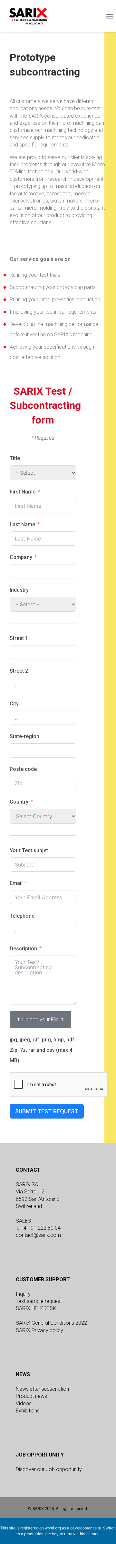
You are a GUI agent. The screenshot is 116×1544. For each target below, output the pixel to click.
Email (16, 883)
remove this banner (81, 1534)
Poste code (23, 769)
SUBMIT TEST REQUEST (46, 1111)
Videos (24, 1403)
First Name (22, 492)
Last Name (22, 524)
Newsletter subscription (42, 1389)
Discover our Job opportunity (49, 1469)
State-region (24, 736)
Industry (19, 590)
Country (19, 802)
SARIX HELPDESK (36, 1308)
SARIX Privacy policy (39, 1330)
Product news (31, 1396)
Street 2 (19, 671)
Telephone (22, 916)
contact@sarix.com (38, 1235)
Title (15, 458)
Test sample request (39, 1301)
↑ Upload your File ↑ (40, 1019)
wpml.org (53, 1528)
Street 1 (19, 638)
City (14, 704)
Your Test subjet (29, 850)
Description (23, 949)
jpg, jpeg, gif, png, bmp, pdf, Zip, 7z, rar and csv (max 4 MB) (43, 1050)
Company (21, 557)
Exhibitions (28, 1411)
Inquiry (23, 1294)
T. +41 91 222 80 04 (38, 1228)
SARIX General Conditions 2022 (51, 1323)
